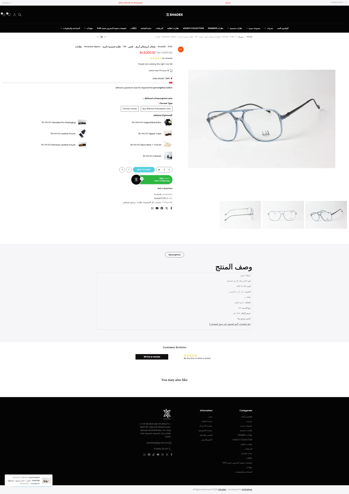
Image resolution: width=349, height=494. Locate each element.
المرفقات (248, 448)
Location (5, 3)
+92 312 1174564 (337, 2)
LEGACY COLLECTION (242, 439)
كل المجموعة (148, 202)
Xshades (222, 489)
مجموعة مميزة (246, 425)
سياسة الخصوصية (205, 430)
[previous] (341, 119)
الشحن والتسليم (206, 435)
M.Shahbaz (247, 489)
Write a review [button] (152, 356)
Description (174, 254)
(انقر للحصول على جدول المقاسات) (223, 324)
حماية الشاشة (246, 453)
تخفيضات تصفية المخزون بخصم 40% (237, 462)
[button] (156, 58)
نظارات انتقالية (246, 444)
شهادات (249, 467)
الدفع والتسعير (206, 439)
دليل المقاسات (245, 324)
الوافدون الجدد (246, 416)
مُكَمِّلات (249, 458)
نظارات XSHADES (245, 435)
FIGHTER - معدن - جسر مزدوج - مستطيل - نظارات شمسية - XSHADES (22, 480)
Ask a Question (164, 188)
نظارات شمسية (246, 430)
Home (249, 36)
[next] (182, 119)
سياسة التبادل (206, 421)
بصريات (240, 36)
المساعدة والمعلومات (243, 472)
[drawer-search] (19, 14)
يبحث (210, 416)
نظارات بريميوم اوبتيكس (132, 202)
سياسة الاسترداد (205, 425)
